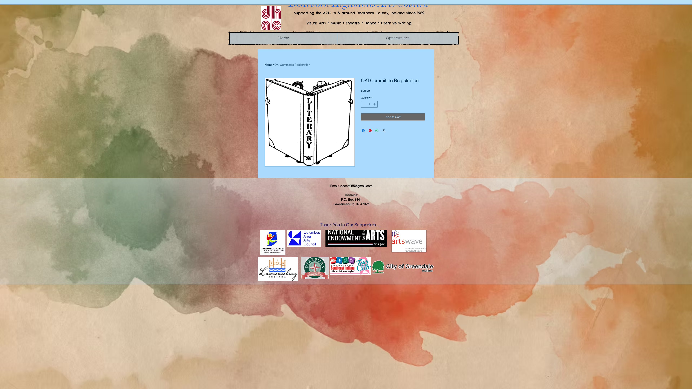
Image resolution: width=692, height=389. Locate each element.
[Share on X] (384, 130)
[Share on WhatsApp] (377, 130)
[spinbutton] (369, 104)
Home (268, 64)
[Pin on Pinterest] (370, 130)
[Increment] (374, 104)
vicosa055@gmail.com (356, 186)
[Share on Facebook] (363, 130)
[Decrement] (363, 104)
